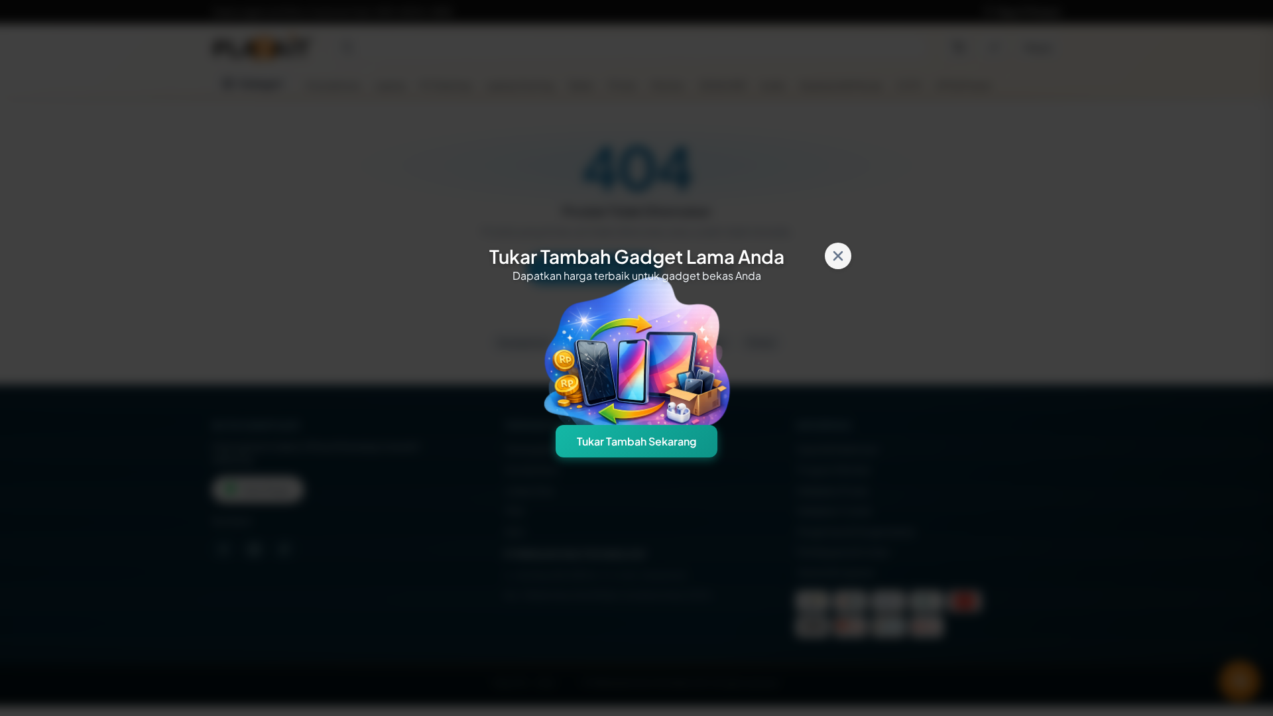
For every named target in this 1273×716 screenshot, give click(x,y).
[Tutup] (838, 256)
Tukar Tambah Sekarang (636, 441)
